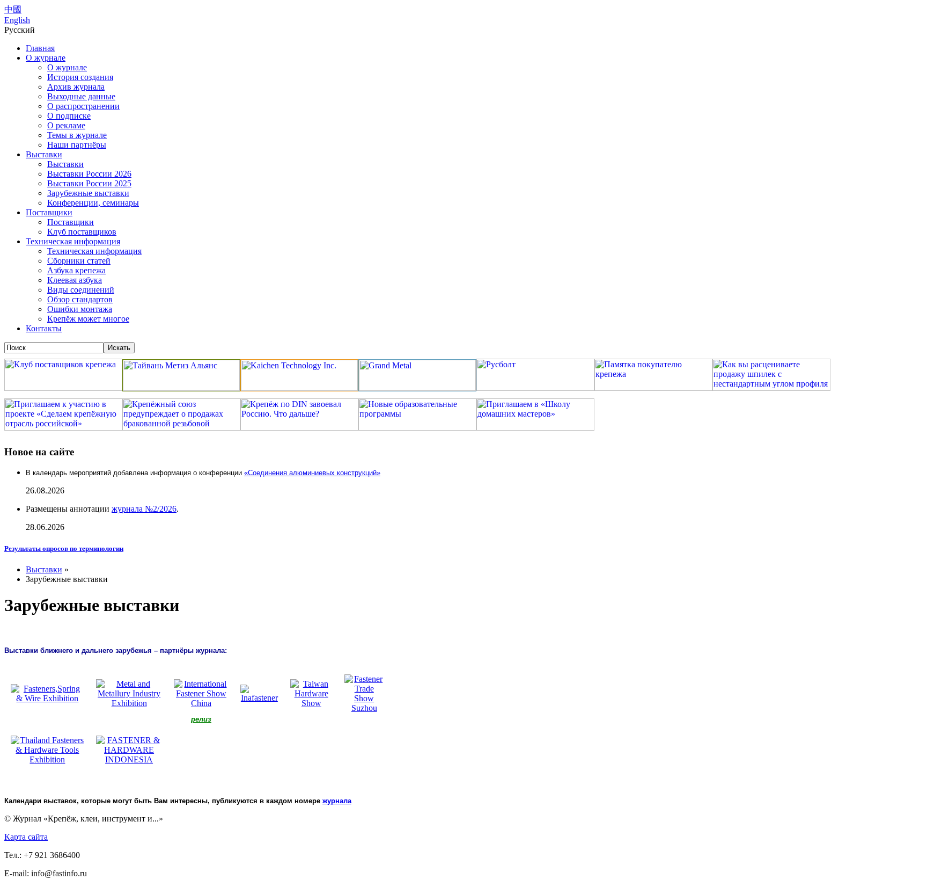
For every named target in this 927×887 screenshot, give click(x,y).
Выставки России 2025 (89, 183)
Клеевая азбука (74, 280)
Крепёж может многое (88, 318)
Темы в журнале (77, 135)
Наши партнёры (76, 144)
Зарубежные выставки (88, 193)
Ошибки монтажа (79, 309)
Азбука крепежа (76, 270)
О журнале (45, 57)
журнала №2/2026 (144, 508)
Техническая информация (73, 241)
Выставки (44, 154)
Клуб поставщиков (81, 231)
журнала (336, 801)
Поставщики (49, 212)
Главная (40, 48)
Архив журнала (76, 86)
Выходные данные (81, 96)
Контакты (44, 328)
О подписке (69, 115)
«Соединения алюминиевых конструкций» (312, 473)
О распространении (83, 106)
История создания (80, 77)
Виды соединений (80, 289)
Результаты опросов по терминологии (63, 548)
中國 (12, 9)
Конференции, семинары (93, 202)
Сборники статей (79, 260)
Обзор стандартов (80, 299)
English (17, 20)
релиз (201, 719)
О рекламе (66, 125)
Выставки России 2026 (89, 173)
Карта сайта (26, 836)
